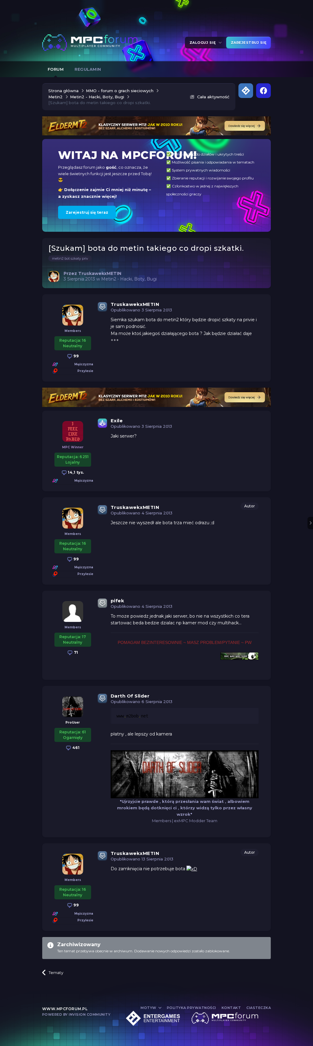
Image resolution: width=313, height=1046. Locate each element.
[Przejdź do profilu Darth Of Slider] (72, 706)
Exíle (117, 420)
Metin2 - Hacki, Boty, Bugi (129, 279)
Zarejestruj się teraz (87, 212)
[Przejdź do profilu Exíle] (72, 431)
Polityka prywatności (191, 1008)
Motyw (149, 1008)
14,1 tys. (75, 472)
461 (75, 747)
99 (75, 356)
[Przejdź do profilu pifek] (72, 611)
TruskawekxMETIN (135, 304)
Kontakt (231, 1008)
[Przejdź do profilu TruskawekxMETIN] (53, 276)
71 (75, 652)
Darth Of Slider (130, 696)
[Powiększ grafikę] (191, 868)
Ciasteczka (258, 1008)
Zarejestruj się (249, 42)
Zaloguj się (204, 42)
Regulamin (88, 69)
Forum (56, 69)
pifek (117, 601)
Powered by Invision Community (76, 1014)
